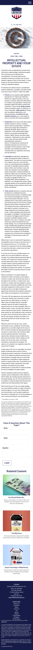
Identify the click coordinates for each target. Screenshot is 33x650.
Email (5, 438)
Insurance (16, 609)
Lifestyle (16, 614)
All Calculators (16, 619)
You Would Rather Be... (16, 497)
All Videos (16, 617)
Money (16, 612)
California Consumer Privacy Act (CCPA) (13, 641)
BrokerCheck (4, 621)
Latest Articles (16, 615)
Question (5, 448)
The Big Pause (16, 533)
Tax (17, 610)
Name (6, 428)
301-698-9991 (17, 25)
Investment (16, 605)
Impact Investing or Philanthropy (16, 567)
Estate (16, 607)
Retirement (16, 604)
